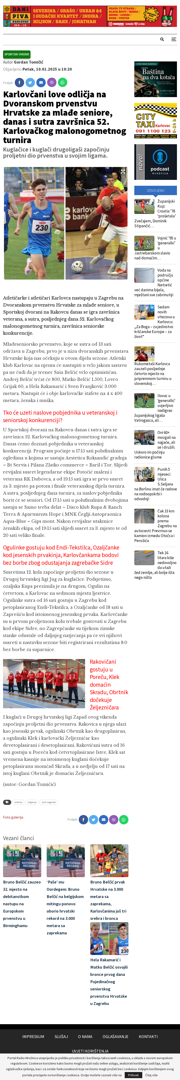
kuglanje (32, 802)
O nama (85, 1036)
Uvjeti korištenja (90, 1051)
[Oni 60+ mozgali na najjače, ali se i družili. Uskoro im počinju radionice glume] (144, 437)
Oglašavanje (115, 1036)
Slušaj (61, 1036)
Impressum (33, 1036)
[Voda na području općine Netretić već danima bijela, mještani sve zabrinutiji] (144, 275)
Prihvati (133, 1075)
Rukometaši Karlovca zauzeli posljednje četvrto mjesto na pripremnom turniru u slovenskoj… (153, 373)
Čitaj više (151, 1075)
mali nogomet (49, 802)
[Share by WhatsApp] (62, 82)
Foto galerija (13, 817)
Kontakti (148, 1036)
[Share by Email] (41, 82)
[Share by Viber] (51, 82)
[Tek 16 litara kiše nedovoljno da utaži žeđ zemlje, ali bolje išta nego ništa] (144, 557)
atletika (18, 802)
